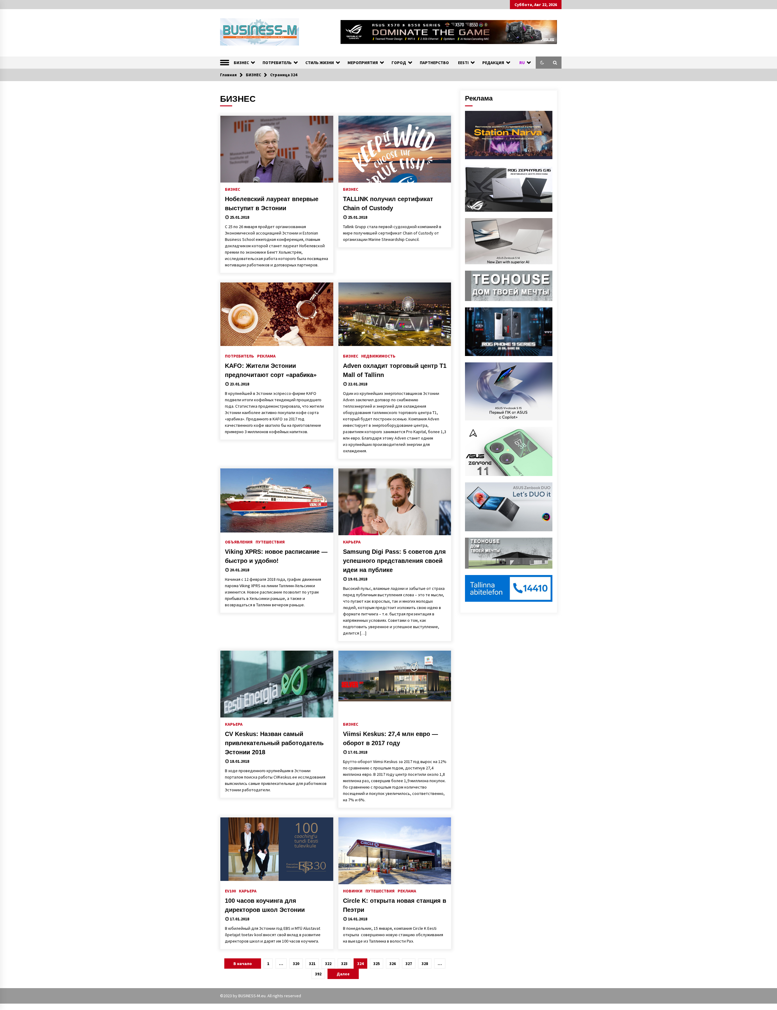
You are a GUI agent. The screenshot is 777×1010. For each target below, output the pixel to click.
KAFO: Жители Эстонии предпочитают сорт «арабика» (271, 370)
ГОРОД (399, 62)
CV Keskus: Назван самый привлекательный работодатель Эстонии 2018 (274, 743)
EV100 (230, 890)
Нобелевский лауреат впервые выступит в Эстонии (271, 203)
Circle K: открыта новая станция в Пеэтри (394, 905)
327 (408, 963)
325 (376, 963)
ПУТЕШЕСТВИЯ (270, 541)
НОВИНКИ (352, 890)
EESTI (463, 62)
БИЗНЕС (241, 62)
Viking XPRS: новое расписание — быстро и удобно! (276, 556)
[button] (542, 62)
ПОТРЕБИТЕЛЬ (277, 62)
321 (312, 963)
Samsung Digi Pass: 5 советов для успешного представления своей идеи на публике (394, 560)
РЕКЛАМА (266, 355)
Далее (343, 974)
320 (296, 963)
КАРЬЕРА (352, 541)
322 (328, 963)
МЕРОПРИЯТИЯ (363, 62)
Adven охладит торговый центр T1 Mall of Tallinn (394, 370)
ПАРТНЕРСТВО (434, 62)
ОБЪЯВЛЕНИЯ (239, 541)
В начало (242, 963)
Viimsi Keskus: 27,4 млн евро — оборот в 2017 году (390, 738)
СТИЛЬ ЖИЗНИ (319, 62)
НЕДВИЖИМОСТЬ (378, 355)
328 (425, 963)
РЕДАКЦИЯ (493, 62)
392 (318, 974)
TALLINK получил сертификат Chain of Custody (388, 203)
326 (392, 963)
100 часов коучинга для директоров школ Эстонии (265, 905)
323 (344, 963)
